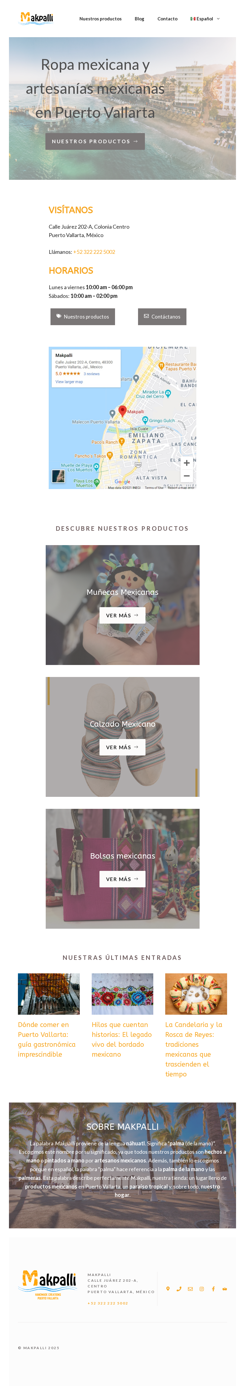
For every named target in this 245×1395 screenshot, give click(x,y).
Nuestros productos (100, 18)
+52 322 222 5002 (94, 251)
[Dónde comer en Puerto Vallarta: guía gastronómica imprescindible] (49, 1010)
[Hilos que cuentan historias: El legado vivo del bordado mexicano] (123, 1010)
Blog (139, 18)
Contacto (167, 18)
